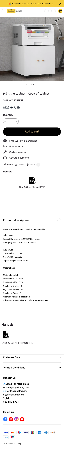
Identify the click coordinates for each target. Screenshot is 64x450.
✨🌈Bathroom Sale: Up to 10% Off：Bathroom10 (29, 3)
